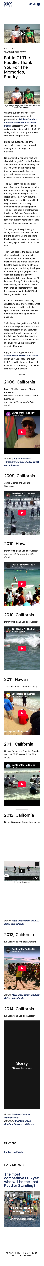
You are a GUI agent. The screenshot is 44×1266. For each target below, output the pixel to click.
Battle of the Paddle (13, 1152)
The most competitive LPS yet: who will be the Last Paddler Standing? (21, 1180)
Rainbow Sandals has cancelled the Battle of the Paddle (20, 122)
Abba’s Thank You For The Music (21, 355)
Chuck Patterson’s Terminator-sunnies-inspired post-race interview (22, 461)
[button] (22, 33)
